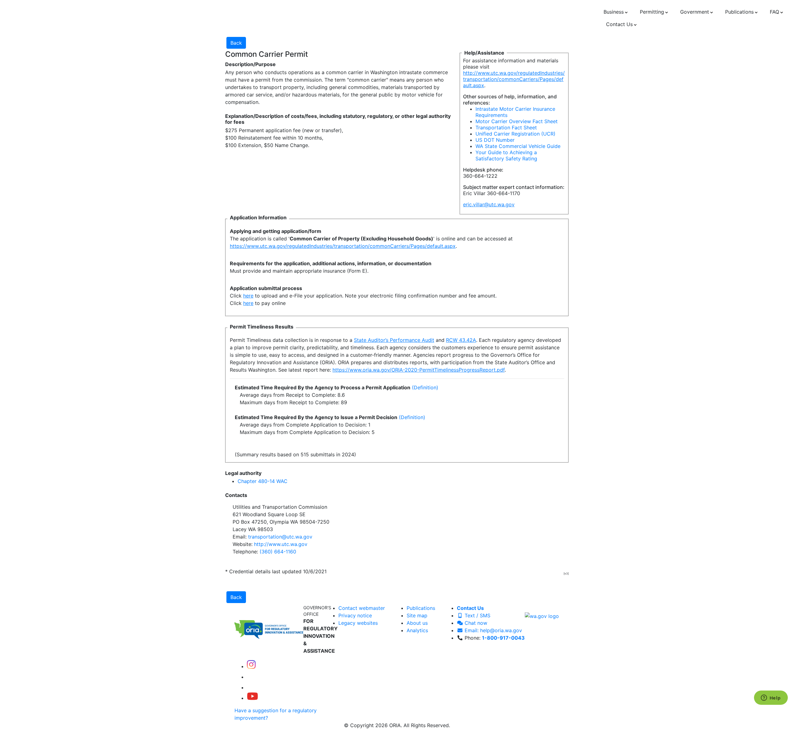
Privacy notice (355, 615)
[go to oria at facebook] (252, 677)
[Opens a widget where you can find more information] (771, 698)
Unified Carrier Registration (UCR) (515, 134)
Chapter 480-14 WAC (263, 481)
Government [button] (694, 12)
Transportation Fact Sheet (506, 127)
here (248, 296)
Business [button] (614, 12)
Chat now (475, 623)
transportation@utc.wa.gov (280, 537)
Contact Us (470, 608)
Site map (417, 615)
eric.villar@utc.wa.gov (489, 204)
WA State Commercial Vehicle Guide (517, 146)
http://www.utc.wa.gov (280, 544)
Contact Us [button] (619, 24)
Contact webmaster (361, 608)
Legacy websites (358, 623)
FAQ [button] (774, 12)
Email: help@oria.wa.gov (492, 630)
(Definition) (425, 387)
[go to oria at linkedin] (251, 687)
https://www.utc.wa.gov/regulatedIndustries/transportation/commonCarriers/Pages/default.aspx (343, 246)
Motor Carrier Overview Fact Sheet (516, 121)
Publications (421, 608)
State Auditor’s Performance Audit (394, 340)
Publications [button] (739, 12)
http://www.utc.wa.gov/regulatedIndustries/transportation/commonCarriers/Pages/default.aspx (514, 79)
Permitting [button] (652, 12)
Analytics (417, 630)
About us (417, 623)
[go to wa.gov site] (542, 615)
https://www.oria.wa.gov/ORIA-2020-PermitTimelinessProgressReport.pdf (418, 370)
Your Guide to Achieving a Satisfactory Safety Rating (506, 155)
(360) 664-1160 (278, 551)
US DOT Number (495, 140)
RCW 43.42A (461, 340)
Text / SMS (476, 615)
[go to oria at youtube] (252, 698)
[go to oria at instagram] (251, 666)
